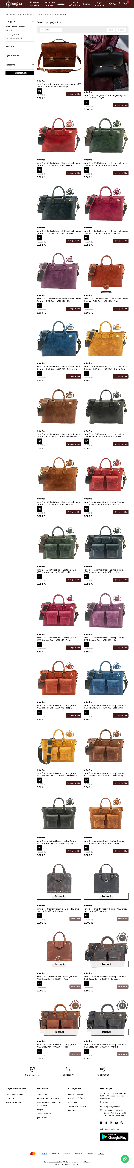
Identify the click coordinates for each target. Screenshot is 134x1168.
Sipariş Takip (10, 1098)
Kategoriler (74, 1088)
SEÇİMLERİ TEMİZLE (20, 73)
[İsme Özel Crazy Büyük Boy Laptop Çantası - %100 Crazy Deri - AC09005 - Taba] (59, 949)
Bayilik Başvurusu (99, 4)
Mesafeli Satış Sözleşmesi (48, 1098)
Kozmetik (87, 4)
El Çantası (9, 30)
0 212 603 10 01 (108, 1102)
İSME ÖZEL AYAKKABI (76, 1094)
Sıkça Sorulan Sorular (14, 1094)
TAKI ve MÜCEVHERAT (77, 1106)
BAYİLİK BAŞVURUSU (45, 1113)
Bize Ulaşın (106, 1088)
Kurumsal (42, 1088)
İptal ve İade (42, 1118)
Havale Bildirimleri (13, 1102)
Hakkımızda (42, 1094)
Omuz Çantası (12, 34)
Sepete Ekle (75, 94)
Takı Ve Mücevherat (75, 4)
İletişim (40, 1109)
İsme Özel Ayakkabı (35, 4)
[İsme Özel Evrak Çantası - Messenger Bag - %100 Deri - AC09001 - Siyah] (106, 63)
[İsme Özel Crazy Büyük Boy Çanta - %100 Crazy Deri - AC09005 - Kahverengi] (59, 881)
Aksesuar (61, 4)
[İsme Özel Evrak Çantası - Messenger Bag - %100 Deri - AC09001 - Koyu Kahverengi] (59, 57)
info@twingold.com (111, 1106)
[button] (126, 4)
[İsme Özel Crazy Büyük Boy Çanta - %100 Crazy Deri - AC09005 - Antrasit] (106, 881)
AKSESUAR (72, 1102)
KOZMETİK (72, 1110)
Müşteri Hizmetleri (15, 1088)
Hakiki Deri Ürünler (50, 4)
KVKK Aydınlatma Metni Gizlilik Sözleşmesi (49, 1104)
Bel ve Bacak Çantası (14, 38)
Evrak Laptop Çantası (15, 26)
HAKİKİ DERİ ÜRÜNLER (76, 1098)
